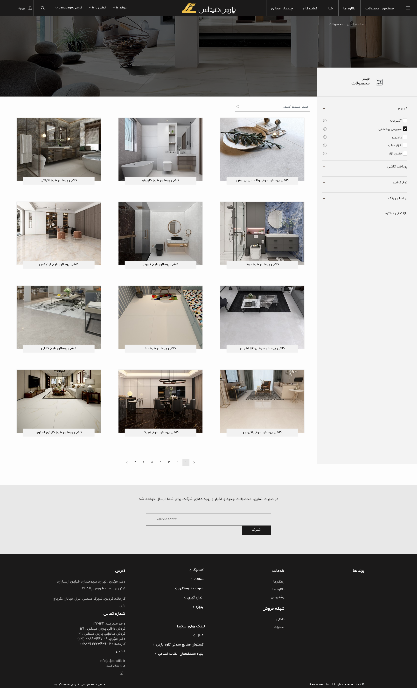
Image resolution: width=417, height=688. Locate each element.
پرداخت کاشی (397, 166)
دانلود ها (349, 8)
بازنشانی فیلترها (395, 213)
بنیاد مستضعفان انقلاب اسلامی (180, 654)
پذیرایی (397, 137)
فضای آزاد (395, 154)
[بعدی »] (126, 462)
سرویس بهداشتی (390, 129)
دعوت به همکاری (190, 588)
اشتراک (256, 530)
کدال (199, 635)
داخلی (280, 619)
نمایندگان (310, 8)
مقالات (198, 579)
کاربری (402, 108)
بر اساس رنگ (397, 198)
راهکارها (279, 581)
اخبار (330, 8)
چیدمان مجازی (282, 8)
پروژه (199, 607)
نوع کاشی (400, 182)
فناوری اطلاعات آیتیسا (66, 685)
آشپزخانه (396, 121)
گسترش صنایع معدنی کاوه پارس (179, 644)
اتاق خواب (395, 145)
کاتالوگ (198, 570)
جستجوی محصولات (379, 8)
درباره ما (121, 8)
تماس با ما (99, 8)
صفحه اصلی (355, 24)
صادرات (279, 627)
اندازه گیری (195, 597)
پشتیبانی (278, 597)
